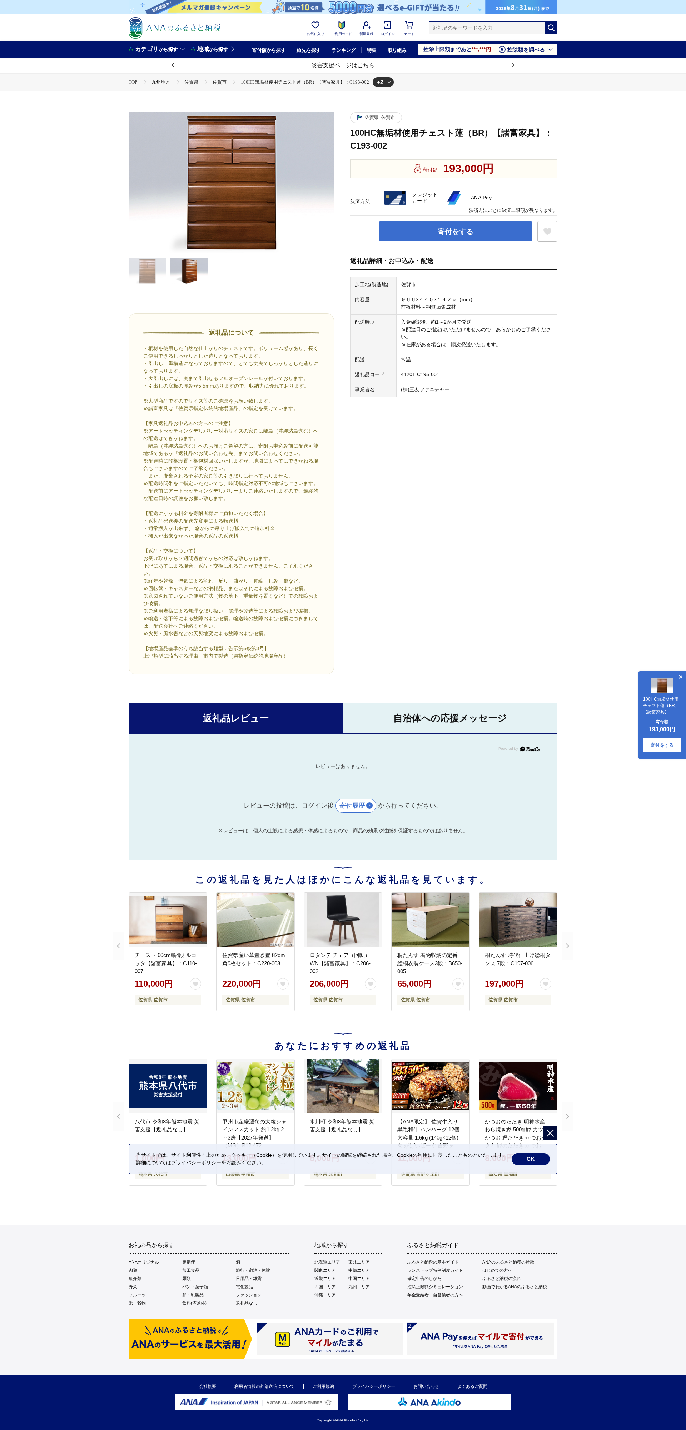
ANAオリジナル (144, 1262)
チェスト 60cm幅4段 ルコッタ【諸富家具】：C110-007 (166, 963)
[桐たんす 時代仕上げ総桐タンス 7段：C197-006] (518, 920)
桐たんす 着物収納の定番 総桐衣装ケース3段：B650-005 (429, 963)
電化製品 (244, 1286)
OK (531, 1159)
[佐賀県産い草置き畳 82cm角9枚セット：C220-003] (255, 920)
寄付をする (455, 231)
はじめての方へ (497, 1270)
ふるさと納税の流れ (501, 1278)
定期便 (188, 1262)
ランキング (344, 50)
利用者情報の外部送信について (264, 1386)
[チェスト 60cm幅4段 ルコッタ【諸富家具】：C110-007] (168, 920)
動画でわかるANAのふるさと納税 (514, 1286)
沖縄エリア (325, 1294)
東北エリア (359, 1262)
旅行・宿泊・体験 (253, 1270)
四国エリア (325, 1286)
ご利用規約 (323, 1386)
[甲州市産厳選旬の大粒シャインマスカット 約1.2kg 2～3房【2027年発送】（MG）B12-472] (255, 1086)
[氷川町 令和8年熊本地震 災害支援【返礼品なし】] (343, 1086)
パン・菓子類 (195, 1286)
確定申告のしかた (424, 1278)
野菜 (133, 1286)
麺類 (186, 1278)
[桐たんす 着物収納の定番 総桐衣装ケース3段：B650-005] (430, 920)
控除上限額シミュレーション (435, 1286)
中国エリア (359, 1278)
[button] (173, 65)
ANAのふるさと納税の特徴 (508, 1262)
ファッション (249, 1294)
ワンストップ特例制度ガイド (435, 1270)
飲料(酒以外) (194, 1303)
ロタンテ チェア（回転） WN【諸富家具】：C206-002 (340, 963)
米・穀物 (137, 1303)
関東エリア (325, 1270)
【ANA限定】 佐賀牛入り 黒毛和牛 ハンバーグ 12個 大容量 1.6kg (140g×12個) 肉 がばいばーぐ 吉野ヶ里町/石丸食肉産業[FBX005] (428, 1137)
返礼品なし (246, 1303)
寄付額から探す (268, 50)
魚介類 (135, 1278)
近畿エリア (325, 1278)
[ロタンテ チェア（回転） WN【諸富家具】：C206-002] (343, 920)
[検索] (551, 27)
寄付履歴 (352, 805)
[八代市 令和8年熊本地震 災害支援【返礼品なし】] (168, 1086)
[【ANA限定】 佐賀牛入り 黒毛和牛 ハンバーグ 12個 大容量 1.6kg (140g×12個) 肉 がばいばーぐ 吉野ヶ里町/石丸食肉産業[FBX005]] (430, 1086)
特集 (372, 50)
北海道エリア (327, 1262)
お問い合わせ (426, 1386)
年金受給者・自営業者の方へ (435, 1294)
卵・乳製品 (193, 1294)
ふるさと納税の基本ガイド (433, 1262)
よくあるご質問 (472, 1386)
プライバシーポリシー (373, 1386)
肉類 (133, 1270)
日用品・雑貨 (249, 1278)
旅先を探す (308, 50)
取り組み (397, 50)
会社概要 (207, 1386)
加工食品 (190, 1270)
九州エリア (359, 1286)
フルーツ (137, 1294)
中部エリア (359, 1270)
